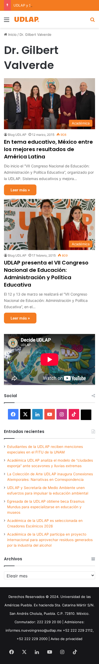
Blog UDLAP (17, 135)
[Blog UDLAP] (26, 19)
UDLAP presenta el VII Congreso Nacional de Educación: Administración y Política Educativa (46, 273)
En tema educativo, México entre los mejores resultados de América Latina (48, 149)
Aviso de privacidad (66, 639)
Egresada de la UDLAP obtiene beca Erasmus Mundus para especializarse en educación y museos (45, 507)
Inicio (12, 34)
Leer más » (20, 190)
